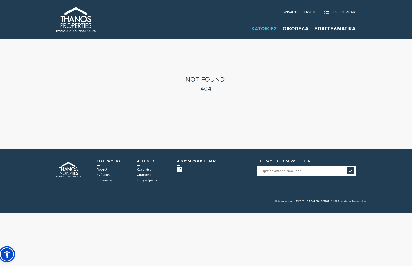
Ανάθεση (103, 174)
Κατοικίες (144, 169)
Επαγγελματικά (148, 180)
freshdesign (359, 201)
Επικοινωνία (106, 180)
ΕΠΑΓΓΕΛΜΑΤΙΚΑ (334, 28)
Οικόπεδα (144, 174)
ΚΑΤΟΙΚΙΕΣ (264, 28)
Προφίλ (102, 169)
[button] (7, 254)
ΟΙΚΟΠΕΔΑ (296, 28)
